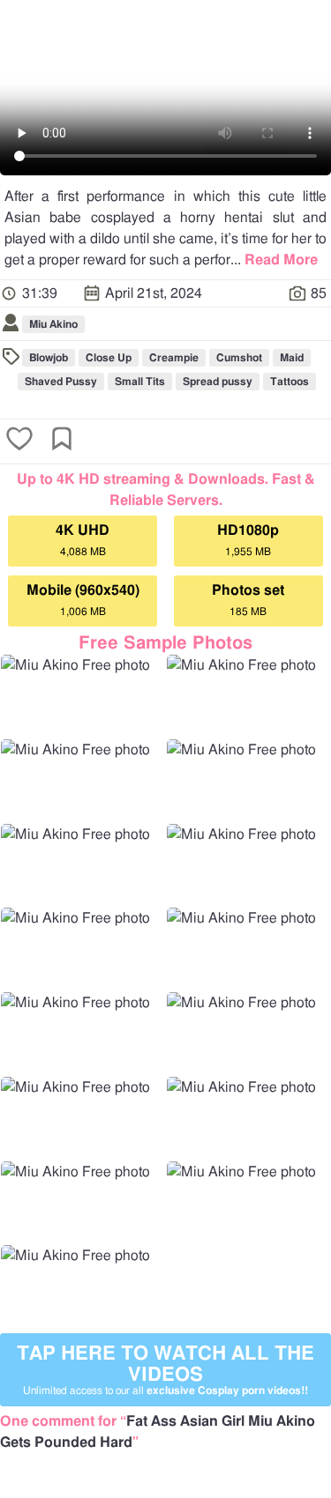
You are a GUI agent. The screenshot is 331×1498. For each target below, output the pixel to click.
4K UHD (82, 540)
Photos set (248, 600)
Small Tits (140, 381)
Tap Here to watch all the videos (165, 1370)
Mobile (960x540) (82, 600)
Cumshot (239, 357)
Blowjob (48, 357)
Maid (292, 357)
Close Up (109, 357)
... (274, 260)
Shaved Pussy (61, 381)
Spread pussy (217, 381)
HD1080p (248, 540)
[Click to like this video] (19, 440)
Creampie (174, 357)
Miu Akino (53, 324)
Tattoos (289, 381)
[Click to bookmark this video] (61, 440)
